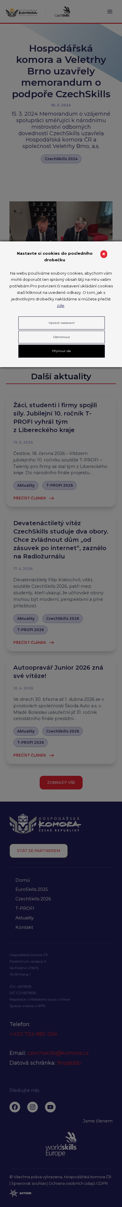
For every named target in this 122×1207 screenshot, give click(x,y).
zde (60, 305)
